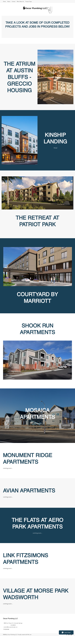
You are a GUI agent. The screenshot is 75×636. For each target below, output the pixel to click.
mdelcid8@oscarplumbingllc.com (10, 627)
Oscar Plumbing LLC (10, 618)
